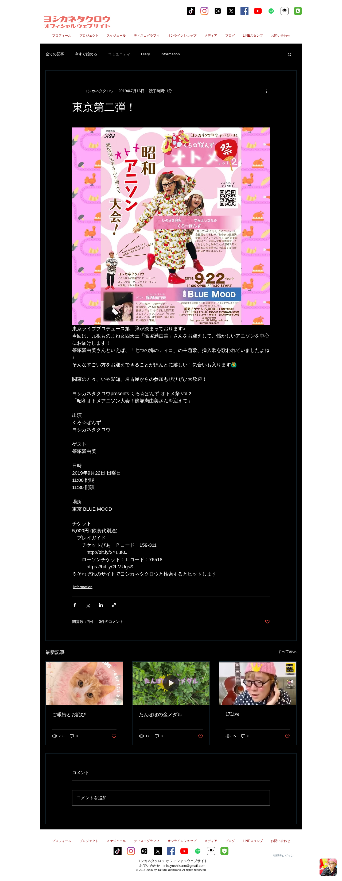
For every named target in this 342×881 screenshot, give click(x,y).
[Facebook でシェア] (74, 605)
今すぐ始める (86, 54)
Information (170, 54)
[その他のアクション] (266, 91)
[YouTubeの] (258, 11)
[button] (289, 54)
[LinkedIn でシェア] (100, 605)
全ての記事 (54, 54)
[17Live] (257, 683)
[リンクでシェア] (113, 605)
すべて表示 (287, 651)
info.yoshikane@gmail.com (184, 866)
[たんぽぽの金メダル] (171, 683)
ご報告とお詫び (69, 714)
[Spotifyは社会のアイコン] (271, 11)
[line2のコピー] (298, 11)
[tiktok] (191, 11)
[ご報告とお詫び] (84, 683)
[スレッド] (218, 11)
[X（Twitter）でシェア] (87, 605)
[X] (231, 11)
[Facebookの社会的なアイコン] (244, 11)
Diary (145, 54)
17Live (232, 714)
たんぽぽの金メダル (160, 714)
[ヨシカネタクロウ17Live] (285, 11)
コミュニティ (119, 54)
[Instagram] (204, 11)
